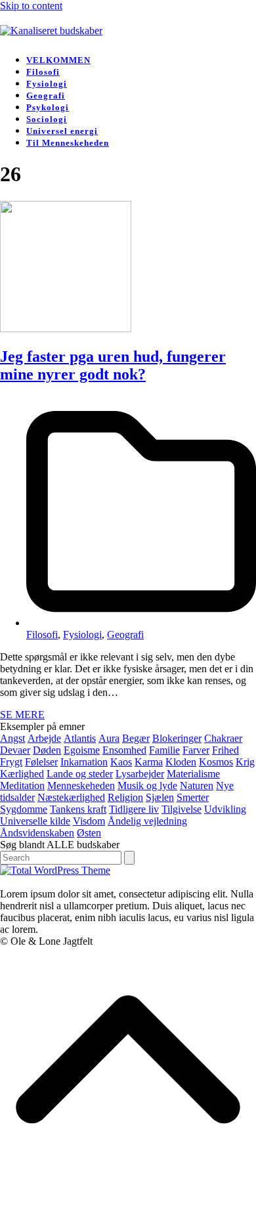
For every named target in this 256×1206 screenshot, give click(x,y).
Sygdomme (23, 809)
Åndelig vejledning (147, 821)
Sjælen (160, 797)
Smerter (193, 797)
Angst (12, 738)
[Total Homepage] (55, 870)
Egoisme (82, 750)
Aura (108, 738)
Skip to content (31, 5)
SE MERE (22, 714)
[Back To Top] (128, 1199)
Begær (136, 738)
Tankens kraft (78, 809)
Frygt (11, 761)
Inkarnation (84, 761)
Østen (89, 832)
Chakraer (223, 738)
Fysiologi (82, 634)
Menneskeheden (81, 785)
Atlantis (80, 738)
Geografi (125, 634)
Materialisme (193, 773)
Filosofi (42, 634)
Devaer (15, 750)
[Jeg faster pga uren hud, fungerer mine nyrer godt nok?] (65, 328)
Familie (164, 750)
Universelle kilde (35, 821)
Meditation (22, 785)
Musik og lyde (147, 785)
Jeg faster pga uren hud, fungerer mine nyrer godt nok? (113, 365)
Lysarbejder (140, 773)
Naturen (196, 785)
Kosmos (216, 761)
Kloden (180, 761)
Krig (245, 761)
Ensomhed (124, 750)
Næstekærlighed (71, 797)
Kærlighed (22, 773)
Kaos (121, 761)
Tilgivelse (181, 809)
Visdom (89, 821)
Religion (125, 797)
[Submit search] (129, 858)
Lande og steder (80, 773)
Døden (47, 750)
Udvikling (225, 809)
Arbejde (44, 738)
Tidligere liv (134, 809)
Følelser (41, 761)
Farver (195, 750)
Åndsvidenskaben (37, 832)
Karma (149, 761)
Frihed (225, 750)
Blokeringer (177, 738)
